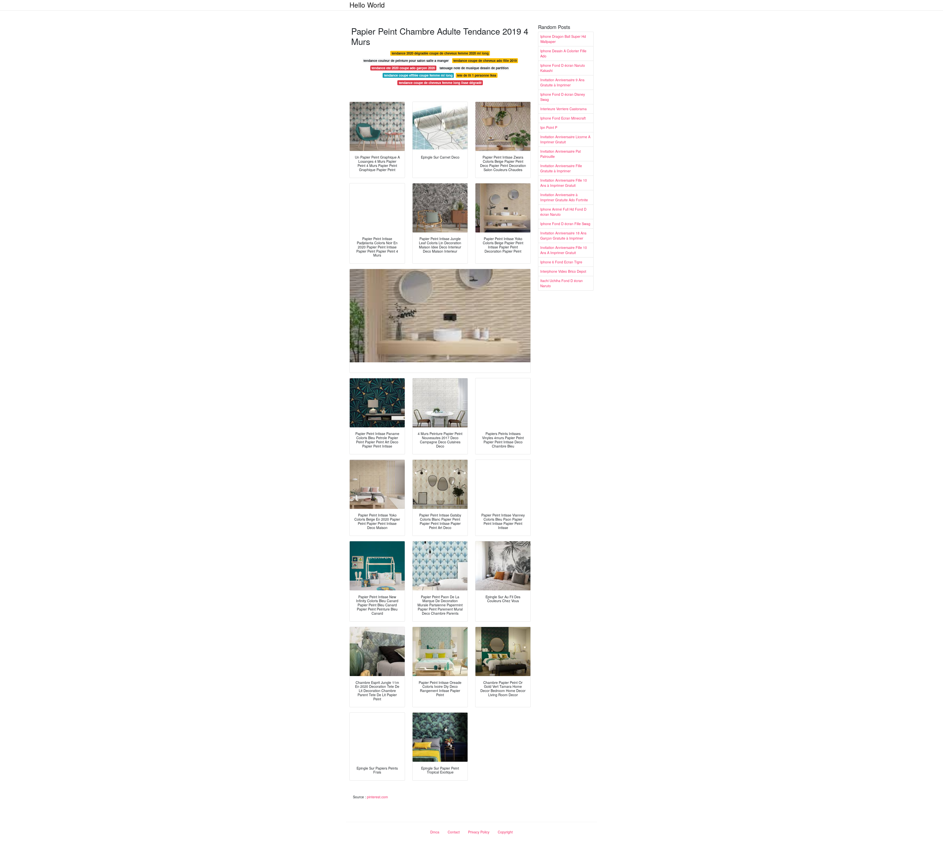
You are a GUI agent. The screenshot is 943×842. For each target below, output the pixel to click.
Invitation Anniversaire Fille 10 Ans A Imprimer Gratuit (563, 250)
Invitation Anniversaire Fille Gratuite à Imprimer (561, 168)
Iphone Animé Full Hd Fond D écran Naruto (563, 212)
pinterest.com (377, 796)
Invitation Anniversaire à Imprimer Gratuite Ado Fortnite (564, 197)
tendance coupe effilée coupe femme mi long (418, 75)
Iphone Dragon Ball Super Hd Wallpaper (563, 39)
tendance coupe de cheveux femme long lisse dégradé (440, 82)
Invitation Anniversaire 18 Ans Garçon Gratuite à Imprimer (563, 236)
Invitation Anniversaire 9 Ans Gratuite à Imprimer (562, 82)
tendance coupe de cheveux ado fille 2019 (485, 60)
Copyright (505, 831)
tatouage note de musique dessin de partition (474, 68)
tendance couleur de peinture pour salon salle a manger (406, 60)
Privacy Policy (478, 831)
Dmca (434, 831)
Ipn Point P (548, 127)
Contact (454, 831)
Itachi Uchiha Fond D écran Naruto (561, 283)
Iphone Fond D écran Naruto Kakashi (562, 68)
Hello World (367, 5)
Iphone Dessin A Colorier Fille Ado (563, 53)
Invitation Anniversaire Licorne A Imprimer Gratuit (565, 139)
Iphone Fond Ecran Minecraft (563, 118)
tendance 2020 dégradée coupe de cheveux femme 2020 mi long (440, 53)
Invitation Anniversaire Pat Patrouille (560, 154)
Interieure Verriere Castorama (563, 108)
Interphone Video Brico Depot (563, 271)
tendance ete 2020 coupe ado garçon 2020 (403, 68)
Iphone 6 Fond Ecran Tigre (561, 261)
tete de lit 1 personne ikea (476, 75)
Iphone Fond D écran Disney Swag (562, 97)
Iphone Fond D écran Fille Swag (565, 223)
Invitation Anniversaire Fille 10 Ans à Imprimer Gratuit (563, 183)
